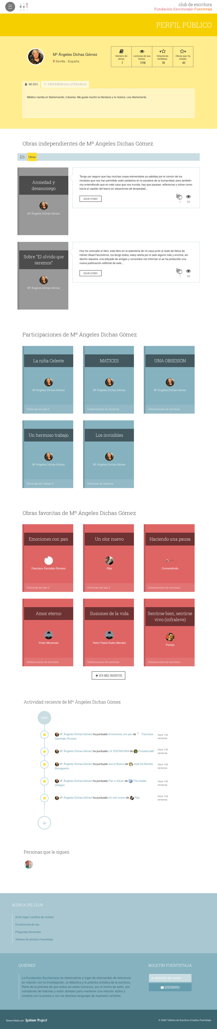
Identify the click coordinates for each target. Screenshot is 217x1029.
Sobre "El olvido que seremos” (44, 260)
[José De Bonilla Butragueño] (131, 764)
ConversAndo (170, 568)
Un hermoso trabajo (48, 435)
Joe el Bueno (116, 764)
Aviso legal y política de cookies (34, 917)
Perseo (170, 645)
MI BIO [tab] (33, 84)
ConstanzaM (146, 751)
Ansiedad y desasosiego (44, 185)
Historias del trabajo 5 (40, 483)
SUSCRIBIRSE (172, 987)
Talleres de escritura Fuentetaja (34, 939)
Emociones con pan (48, 539)
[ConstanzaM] (136, 751)
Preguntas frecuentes (28, 932)
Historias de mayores (100, 483)
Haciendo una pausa (170, 539)
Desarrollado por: (26, 1020)
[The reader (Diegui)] (131, 781)
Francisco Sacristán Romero (49, 568)
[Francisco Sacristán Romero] (139, 734)
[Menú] (10, 7)
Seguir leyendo (90, 198)
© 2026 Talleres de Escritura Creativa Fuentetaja (185, 1020)
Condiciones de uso (27, 924)
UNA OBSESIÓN (170, 361)
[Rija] (132, 797)
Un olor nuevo (109, 539)
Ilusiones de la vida (109, 613)
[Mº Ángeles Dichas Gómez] (35, 56)
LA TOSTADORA (119, 751)
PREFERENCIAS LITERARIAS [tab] (67, 84)
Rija (109, 568)
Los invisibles (109, 435)
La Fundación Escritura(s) (41, 978)
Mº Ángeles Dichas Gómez (76, 734)
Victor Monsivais (48, 643)
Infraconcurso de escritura (103, 409)
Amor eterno (48, 613)
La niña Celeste (48, 361)
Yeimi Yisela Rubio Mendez (109, 643)
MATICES (109, 361)
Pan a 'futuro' (116, 781)
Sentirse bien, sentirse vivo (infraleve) (170, 616)
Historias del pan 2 (38, 409)
